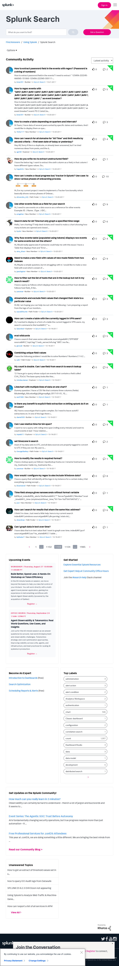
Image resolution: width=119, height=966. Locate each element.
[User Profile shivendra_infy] (9, 177)
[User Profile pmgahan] (9, 205)
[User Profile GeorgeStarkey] (9, 442)
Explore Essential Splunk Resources (82, 564)
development (72, 765)
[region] (42, 957)
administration (72, 679)
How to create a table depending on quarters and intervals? (45, 121)
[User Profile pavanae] (9, 279)
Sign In (104, 5)
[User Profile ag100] (9, 139)
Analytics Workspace (75, 698)
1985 (82, 546)
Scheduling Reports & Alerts (23, 690)
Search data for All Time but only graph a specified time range (46, 220)
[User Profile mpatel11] (9, 425)
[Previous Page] (30, 547)
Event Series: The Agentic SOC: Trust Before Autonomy (41, 816)
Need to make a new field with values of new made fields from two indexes (49, 259)
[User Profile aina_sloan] (9, 239)
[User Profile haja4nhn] (9, 160)
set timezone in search (26, 441)
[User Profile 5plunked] (9, 319)
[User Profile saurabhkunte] (9, 299)
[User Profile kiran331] (9, 70)
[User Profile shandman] (9, 510)
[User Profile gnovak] (9, 336)
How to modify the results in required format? (38, 458)
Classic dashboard (74, 718)
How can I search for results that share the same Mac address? (47, 509)
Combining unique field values (30, 352)
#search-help (79, 577)
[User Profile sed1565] (9, 388)
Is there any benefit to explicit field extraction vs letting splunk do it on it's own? (51, 405)
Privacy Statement (13, 960)
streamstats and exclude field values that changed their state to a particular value (48, 300)
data (68, 751)
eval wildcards (22, 335)
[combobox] (42, 32)
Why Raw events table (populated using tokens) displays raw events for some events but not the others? (50, 239)
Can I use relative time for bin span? (33, 424)
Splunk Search (39, 82)
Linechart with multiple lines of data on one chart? (40, 386)
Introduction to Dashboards (23, 677)
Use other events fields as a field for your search (39, 203)
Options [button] (10, 50)
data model (71, 758)
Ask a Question (97, 32)
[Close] (81, 952)
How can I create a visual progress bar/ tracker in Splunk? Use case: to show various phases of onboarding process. (51, 177)
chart (68, 712)
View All (15, 912)
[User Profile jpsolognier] (9, 259)
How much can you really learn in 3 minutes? (35, 799)
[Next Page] (89, 547)
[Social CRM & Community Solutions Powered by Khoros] (104, 927)
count (68, 738)
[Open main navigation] (115, 4)
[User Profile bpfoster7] (9, 527)
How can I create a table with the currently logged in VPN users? (48, 318)
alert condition (72, 692)
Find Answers (13, 42)
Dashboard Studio (74, 745)
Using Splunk (30, 42)
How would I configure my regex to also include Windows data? (47, 475)
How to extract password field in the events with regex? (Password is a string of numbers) (50, 70)
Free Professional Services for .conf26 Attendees (37, 833)
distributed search (74, 771)
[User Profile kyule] (9, 222)
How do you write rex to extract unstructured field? (41, 158)
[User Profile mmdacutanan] (9, 368)
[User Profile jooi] (9, 493)
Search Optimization (19, 684)
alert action (71, 685)
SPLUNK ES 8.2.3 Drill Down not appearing (29, 888)
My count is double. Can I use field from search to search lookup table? (47, 368)
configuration (72, 725)
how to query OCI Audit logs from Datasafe (29, 881)
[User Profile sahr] (9, 354)
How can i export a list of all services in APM (30, 906)
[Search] (73, 32)
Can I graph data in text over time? (32, 526)
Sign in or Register (85, 951)
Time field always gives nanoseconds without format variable (46, 492)
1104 (67, 546)
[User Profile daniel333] (9, 405)
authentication (72, 705)
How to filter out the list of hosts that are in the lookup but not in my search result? (49, 279)
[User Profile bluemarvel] (9, 476)
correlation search (74, 731)
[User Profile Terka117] (9, 122)
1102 (49, 546)
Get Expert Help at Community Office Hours (86, 570)
